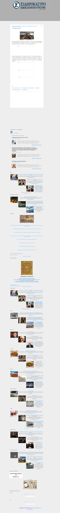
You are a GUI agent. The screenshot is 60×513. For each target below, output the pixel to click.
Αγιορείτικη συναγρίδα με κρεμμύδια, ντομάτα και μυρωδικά (34, 355)
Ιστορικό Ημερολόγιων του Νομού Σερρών (16, 253)
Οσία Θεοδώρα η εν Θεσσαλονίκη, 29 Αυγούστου (27, 280)
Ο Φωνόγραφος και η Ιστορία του (31, 410)
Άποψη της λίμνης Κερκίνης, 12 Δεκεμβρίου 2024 (38, 207)
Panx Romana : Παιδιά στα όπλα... (39, 442)
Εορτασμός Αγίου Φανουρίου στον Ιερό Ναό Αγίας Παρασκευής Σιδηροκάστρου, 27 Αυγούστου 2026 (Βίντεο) (38, 323)
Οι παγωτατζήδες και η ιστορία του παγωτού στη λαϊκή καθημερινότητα (35, 415)
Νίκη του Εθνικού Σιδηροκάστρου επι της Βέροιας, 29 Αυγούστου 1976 (27, 239)
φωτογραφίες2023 (25, 89)
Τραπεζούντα (35, 395)
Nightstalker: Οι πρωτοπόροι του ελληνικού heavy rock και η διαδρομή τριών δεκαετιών (30, 432)
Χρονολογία (29, 256)
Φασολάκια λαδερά (39, 361)
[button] (41, 26)
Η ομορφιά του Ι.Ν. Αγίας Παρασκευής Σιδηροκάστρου (35, 201)
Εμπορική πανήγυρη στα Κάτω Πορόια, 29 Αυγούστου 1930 (27, 246)
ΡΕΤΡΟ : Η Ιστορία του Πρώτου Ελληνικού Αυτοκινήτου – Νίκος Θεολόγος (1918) (38, 422)
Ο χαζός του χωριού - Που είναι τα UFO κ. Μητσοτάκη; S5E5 (35, 457)
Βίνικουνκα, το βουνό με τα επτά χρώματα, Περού (30, 371)
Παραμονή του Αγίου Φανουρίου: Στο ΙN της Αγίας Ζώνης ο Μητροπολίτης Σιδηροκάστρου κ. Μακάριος (38, 186)
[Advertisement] (47, 25)
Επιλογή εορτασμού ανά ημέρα (26, 286)
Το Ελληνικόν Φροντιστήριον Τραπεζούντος (38, 401)
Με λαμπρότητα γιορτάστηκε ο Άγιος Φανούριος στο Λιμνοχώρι (35, 180)
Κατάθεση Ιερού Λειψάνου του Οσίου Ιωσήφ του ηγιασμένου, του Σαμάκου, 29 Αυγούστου (27, 279)
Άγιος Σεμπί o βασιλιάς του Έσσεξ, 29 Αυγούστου (27, 278)
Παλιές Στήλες (30, 479)
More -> (28, 193)
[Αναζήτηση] (49, 2)
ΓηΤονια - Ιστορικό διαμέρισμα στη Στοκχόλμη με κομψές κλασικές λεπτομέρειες (34, 376)
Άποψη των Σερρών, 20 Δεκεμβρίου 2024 (31, 196)
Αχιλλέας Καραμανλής (38, 341)
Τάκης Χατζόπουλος (31, 331)
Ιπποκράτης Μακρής (35, 336)
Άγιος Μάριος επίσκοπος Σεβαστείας (19, 161)
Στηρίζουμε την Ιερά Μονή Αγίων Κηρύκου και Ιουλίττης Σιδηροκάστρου (30, 312)
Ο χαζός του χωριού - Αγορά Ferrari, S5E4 (39, 463)
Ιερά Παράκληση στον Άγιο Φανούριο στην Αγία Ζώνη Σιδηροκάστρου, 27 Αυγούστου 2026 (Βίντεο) (35, 317)
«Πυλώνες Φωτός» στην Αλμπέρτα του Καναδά (38, 382)
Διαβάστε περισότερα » (37, 158)
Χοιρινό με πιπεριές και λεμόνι (30, 350)
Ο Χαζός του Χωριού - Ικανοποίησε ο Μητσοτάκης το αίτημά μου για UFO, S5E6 (31, 452)
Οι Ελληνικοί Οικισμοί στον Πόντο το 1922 (20, 137)
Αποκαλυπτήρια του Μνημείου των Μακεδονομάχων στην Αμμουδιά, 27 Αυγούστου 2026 (30, 174)
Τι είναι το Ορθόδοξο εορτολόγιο (15, 285)
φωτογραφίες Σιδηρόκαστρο (16, 89)
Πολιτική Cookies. (30, 509)
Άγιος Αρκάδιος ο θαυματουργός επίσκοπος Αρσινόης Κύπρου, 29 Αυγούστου (27, 281)
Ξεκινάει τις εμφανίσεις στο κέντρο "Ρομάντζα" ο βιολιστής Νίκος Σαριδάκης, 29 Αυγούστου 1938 (27, 232)
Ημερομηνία (25, 256)
